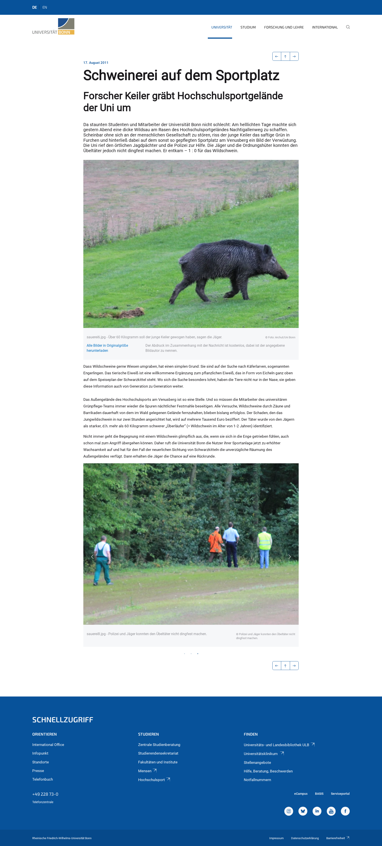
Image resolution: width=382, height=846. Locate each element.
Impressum (276, 838)
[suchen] (346, 30)
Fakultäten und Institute (158, 762)
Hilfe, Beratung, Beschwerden (268, 771)
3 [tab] (197, 653)
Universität (221, 27)
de (34, 7)
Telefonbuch (42, 779)
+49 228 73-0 (45, 794)
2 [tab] (191, 653)
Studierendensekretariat (158, 753)
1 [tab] (184, 653)
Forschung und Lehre (284, 27)
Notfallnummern (257, 780)
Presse (38, 770)
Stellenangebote (257, 762)
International (325, 27)
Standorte (40, 762)
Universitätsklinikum (261, 753)
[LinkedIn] (317, 812)
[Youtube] (331, 812)
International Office (48, 744)
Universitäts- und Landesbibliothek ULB (276, 745)
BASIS (319, 793)
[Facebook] (345, 812)
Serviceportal (340, 793)
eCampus (301, 793)
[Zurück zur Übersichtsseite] (285, 56)
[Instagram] (288, 812)
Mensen (144, 771)
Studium (248, 27)
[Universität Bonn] (53, 26)
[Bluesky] (302, 812)
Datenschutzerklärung (305, 838)
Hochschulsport (151, 780)
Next (290, 557)
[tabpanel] (191, 555)
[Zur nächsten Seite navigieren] (294, 56)
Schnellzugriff (62, 719)
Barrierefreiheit (335, 838)
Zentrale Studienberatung (159, 744)
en (44, 7)
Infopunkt (40, 753)
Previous (92, 557)
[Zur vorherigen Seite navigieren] (276, 56)
